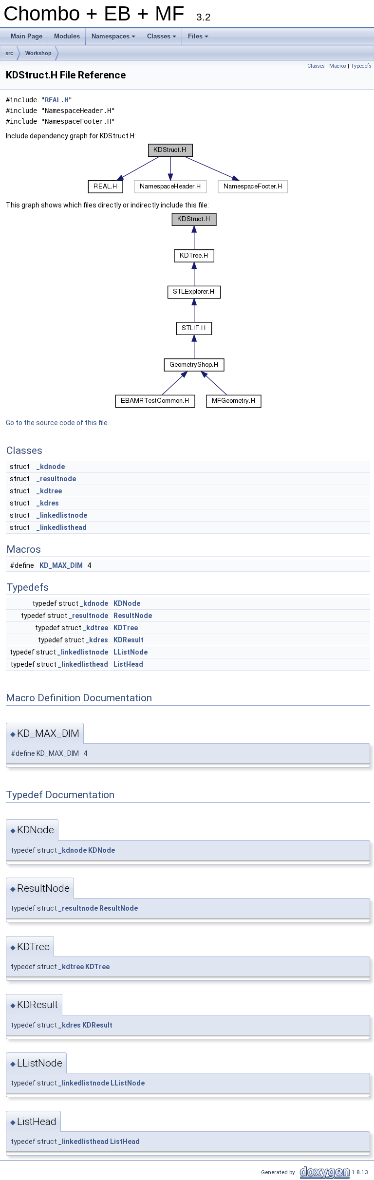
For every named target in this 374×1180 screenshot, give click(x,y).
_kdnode (51, 466)
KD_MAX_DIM (61, 565)
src (9, 53)
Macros (337, 66)
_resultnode (56, 479)
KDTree (125, 628)
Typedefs (361, 66)
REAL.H (56, 100)
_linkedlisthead (62, 527)
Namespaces (114, 39)
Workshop (38, 53)
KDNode (126, 603)
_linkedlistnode (62, 515)
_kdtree (49, 491)
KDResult (128, 640)
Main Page (26, 36)
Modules (67, 36)
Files (199, 39)
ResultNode (132, 615)
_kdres (48, 503)
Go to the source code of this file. (57, 423)
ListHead (128, 664)
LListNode (130, 652)
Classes (162, 39)
